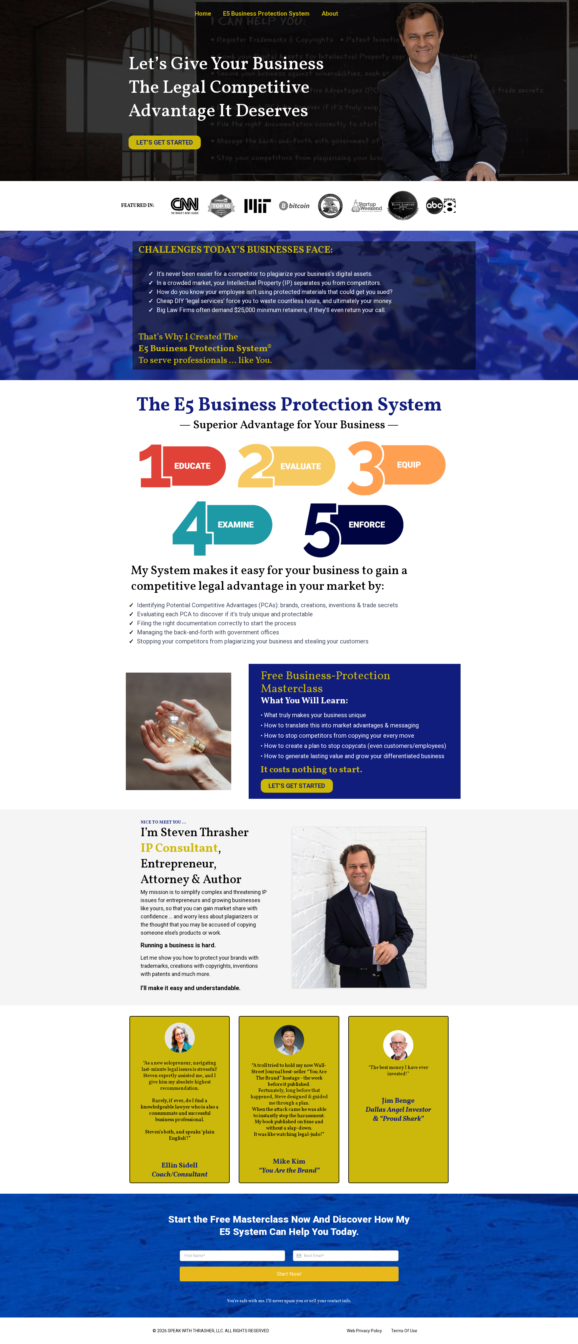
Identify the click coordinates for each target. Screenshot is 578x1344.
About (330, 13)
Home (203, 13)
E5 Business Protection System (266, 13)
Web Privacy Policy (364, 1330)
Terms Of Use (404, 1330)
